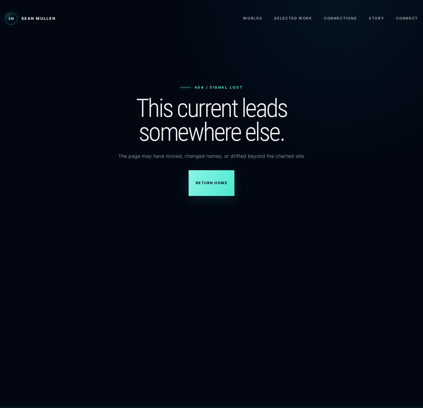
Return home (211, 183)
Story (376, 18)
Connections (340, 18)
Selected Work (293, 18)
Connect (407, 18)
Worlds (252, 18)
